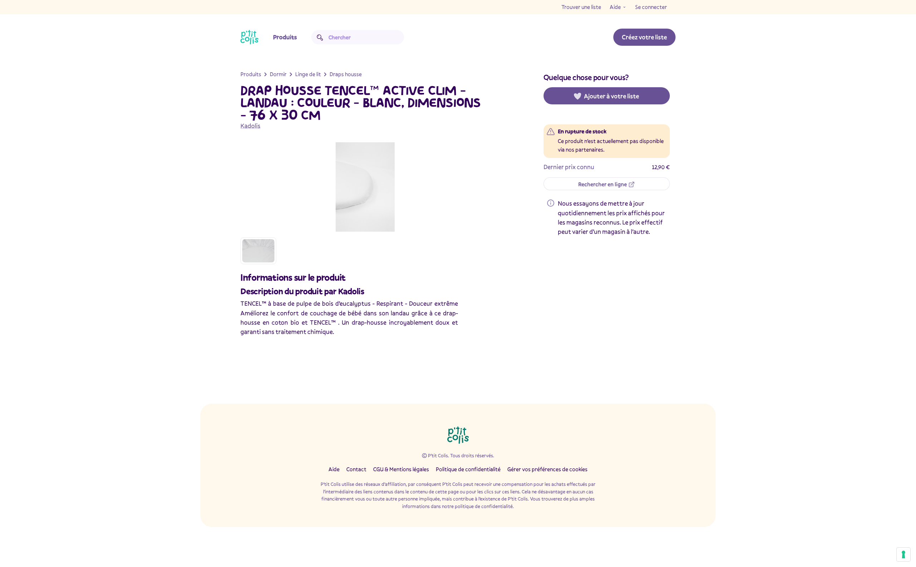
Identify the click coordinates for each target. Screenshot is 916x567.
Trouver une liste (581, 6)
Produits (285, 37)
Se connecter (651, 6)
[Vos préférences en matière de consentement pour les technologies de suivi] (903, 554)
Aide (615, 6)
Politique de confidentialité (468, 469)
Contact (356, 469)
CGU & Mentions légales (401, 469)
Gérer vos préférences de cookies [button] (547, 469)
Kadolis (250, 126)
